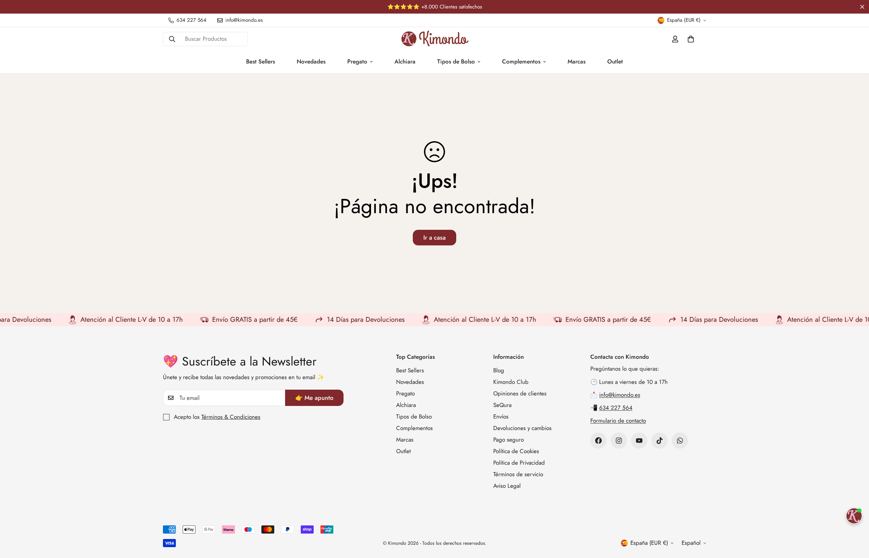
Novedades (311, 61)
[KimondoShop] (434, 39)
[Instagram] (619, 440)
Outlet (615, 61)
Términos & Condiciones (230, 417)
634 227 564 (615, 408)
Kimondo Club (511, 382)
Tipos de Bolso (456, 61)
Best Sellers (260, 61)
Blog (498, 370)
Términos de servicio (518, 474)
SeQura (502, 405)
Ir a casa (434, 237)
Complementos (521, 61)
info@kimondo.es (619, 395)
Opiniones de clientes (520, 393)
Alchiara (404, 61)
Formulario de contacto (618, 420)
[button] (691, 39)
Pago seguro (508, 439)
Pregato (357, 61)
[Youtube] (639, 440)
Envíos (501, 416)
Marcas (577, 61)
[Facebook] (598, 440)
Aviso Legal (507, 486)
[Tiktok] (659, 440)
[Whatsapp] (680, 440)
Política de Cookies (516, 451)
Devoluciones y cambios (522, 428)
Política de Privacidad (519, 463)
